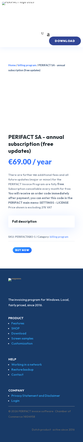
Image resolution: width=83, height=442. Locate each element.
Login (15, 401)
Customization (22, 343)
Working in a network (26, 364)
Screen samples (22, 338)
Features (17, 323)
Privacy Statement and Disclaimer (35, 396)
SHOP (15, 328)
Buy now (22, 250)
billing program (27, 65)
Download (18, 333)
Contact (17, 374)
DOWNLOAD (65, 41)
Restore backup (22, 369)
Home (12, 65)
